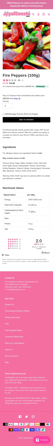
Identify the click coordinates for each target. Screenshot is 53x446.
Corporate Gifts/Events (14, 337)
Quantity (6, 101)
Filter (6, 255)
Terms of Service (12, 356)
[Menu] (48, 14)
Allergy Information (12, 317)
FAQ (7, 324)
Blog (7, 362)
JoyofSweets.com (29, 438)
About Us (8, 349)
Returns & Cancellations (14, 343)
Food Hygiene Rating (13, 330)
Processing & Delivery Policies (17, 311)
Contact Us (9, 304)
